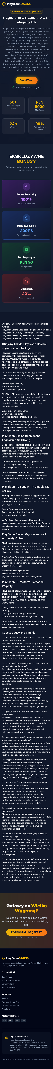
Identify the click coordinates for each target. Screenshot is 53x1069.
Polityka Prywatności (10, 1006)
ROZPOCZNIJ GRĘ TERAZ (26, 932)
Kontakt (5, 999)
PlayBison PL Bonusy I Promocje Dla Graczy (23, 332)
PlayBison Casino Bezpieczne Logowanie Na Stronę (26, 330)
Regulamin (6, 1009)
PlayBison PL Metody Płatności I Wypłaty (21, 338)
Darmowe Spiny (8, 984)
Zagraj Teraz (26, 80)
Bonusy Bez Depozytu (11, 980)
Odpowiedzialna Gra (10, 1002)
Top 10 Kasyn (7, 977)
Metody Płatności (9, 987)
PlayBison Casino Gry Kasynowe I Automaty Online (26, 335)
